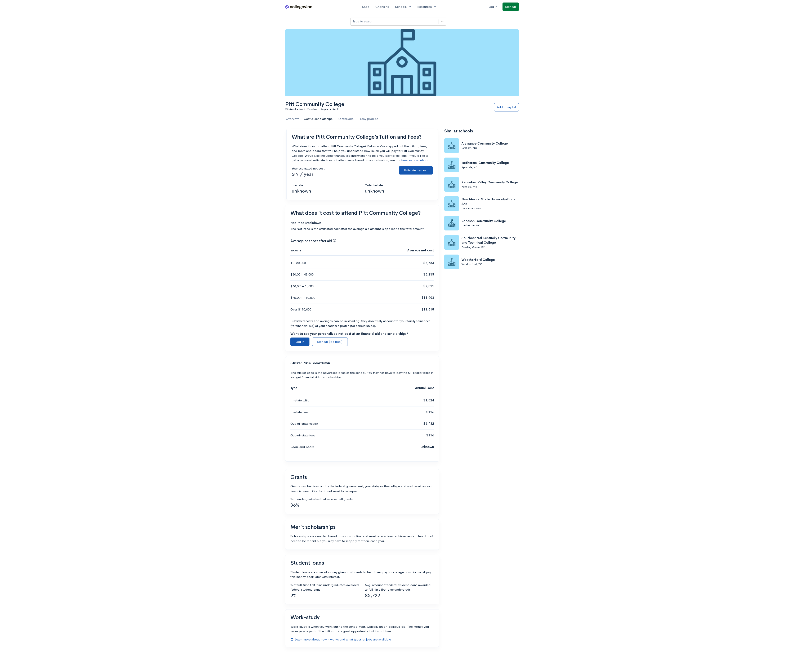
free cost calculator (414, 160)
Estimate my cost (416, 170)
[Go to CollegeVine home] (298, 6)
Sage (365, 7)
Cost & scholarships (318, 119)
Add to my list (506, 107)
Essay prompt (368, 119)
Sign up (510, 7)
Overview (292, 119)
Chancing (382, 7)
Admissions (345, 119)
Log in (493, 7)
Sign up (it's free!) (330, 342)
